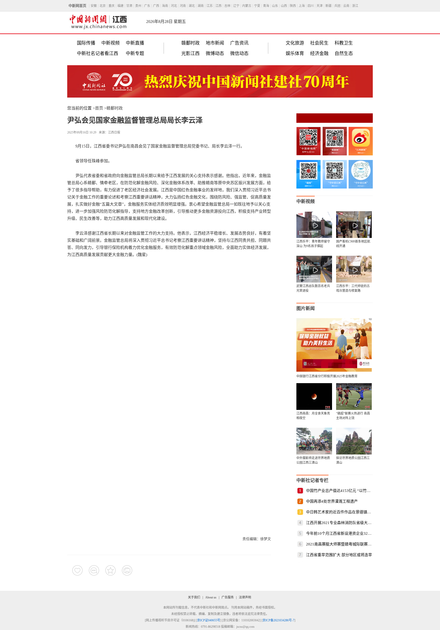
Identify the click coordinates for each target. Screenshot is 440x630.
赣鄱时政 (190, 43)
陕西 (293, 6)
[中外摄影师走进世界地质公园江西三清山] (314, 441)
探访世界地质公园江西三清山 (353, 460)
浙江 (355, 6)
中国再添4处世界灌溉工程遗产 (332, 501)
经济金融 (319, 53)
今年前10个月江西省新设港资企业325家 (340, 533)
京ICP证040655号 (208, 620)
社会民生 (319, 43)
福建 (120, 6)
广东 (147, 6)
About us (210, 597)
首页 (99, 108)
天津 (320, 6)
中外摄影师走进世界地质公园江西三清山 (313, 460)
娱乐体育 (295, 53)
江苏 (210, 6)
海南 (165, 6)
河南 (183, 6)
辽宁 (236, 6)
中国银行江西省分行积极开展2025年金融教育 (327, 376)
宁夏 (257, 6)
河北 (174, 6)
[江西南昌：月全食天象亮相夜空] (314, 396)
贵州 (138, 6)
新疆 (328, 6)
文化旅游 (295, 43)
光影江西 (190, 53)
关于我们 (194, 597)
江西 (218, 6)
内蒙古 (246, 6)
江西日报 (114, 132)
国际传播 (86, 43)
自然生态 (344, 53)
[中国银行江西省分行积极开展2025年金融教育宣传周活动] (334, 370)
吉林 (227, 6)
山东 (275, 6)
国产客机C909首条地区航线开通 (353, 244)
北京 (103, 6)
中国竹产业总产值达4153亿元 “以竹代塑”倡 (343, 491)
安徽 (94, 6)
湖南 (201, 6)
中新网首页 (77, 6)
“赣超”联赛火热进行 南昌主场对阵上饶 (353, 416)
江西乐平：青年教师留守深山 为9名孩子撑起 (313, 244)
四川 (311, 6)
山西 (284, 6)
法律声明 (245, 597)
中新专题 (135, 53)
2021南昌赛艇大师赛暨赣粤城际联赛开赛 (340, 544)
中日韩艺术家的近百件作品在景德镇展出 (340, 512)
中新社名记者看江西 (97, 53)
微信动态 (239, 53)
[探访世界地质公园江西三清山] (354, 441)
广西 (156, 6)
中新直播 (135, 43)
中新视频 (110, 43)
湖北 (192, 6)
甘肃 (129, 6)
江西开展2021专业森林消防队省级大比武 (340, 523)
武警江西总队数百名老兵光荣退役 (313, 288)
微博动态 (215, 53)
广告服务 (228, 597)
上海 (302, 6)
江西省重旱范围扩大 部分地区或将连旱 (339, 555)
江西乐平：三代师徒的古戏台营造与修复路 (353, 288)
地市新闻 (215, 43)
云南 (346, 6)
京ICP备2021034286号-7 (278, 620)
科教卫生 (344, 43)
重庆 (111, 6)
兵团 (337, 6)
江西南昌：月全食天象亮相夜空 (313, 416)
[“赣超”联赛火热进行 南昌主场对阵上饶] (354, 396)
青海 (266, 6)
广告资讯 (239, 43)
